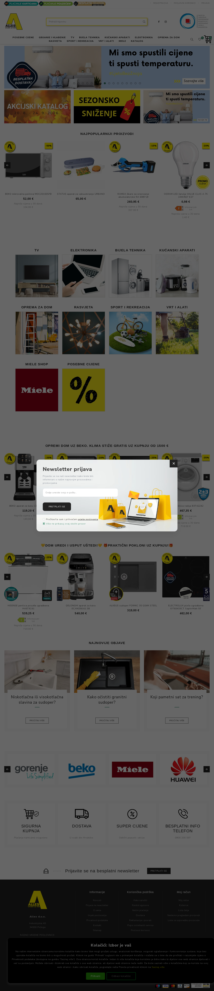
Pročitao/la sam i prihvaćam (72, 519)
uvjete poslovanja (88, 519)
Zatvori (173, 463)
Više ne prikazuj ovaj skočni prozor (66, 523)
